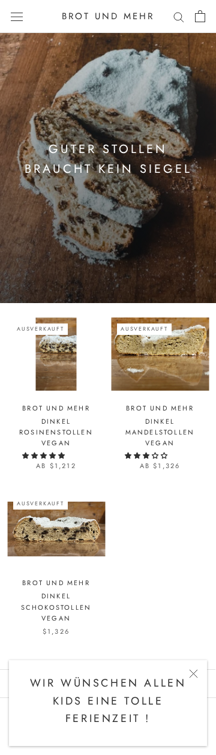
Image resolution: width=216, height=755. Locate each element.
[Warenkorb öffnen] (200, 16)
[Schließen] (193, 673)
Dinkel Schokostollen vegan (56, 606)
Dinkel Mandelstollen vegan (160, 432)
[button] (44, 455)
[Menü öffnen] (17, 16)
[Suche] (178, 16)
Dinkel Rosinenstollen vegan (56, 432)
